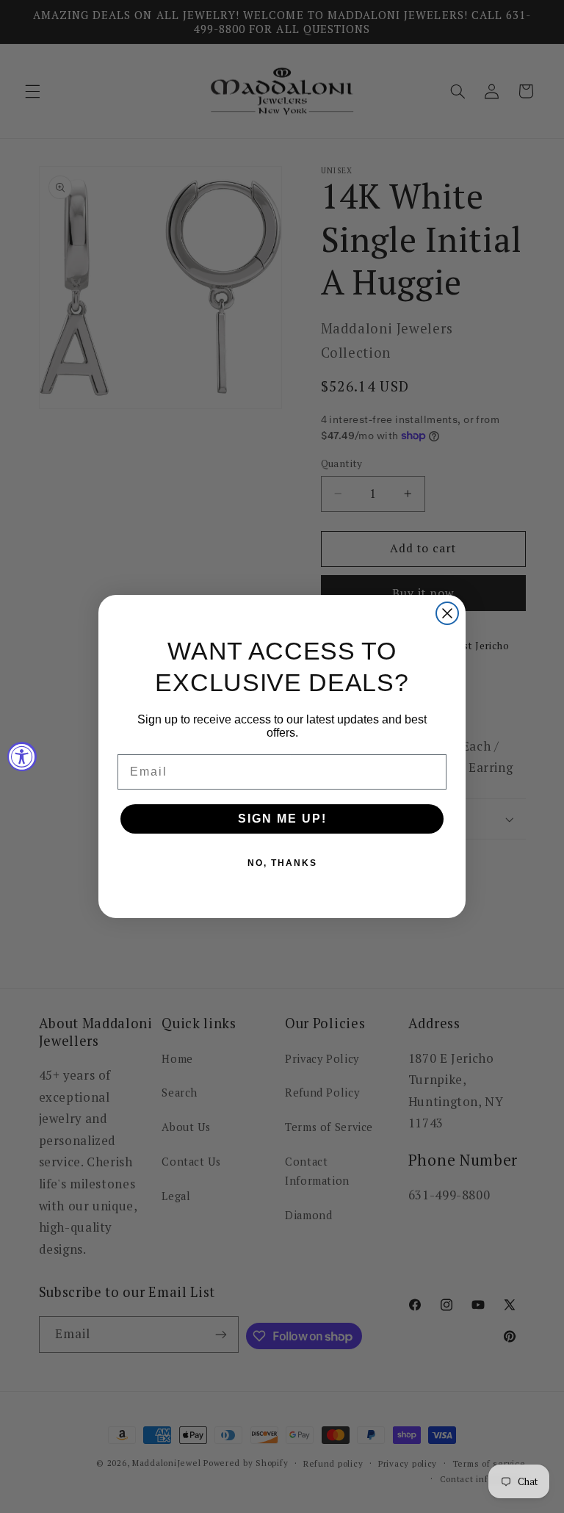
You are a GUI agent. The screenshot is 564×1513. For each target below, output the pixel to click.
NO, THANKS (282, 863)
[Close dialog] (447, 613)
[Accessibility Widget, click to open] (22, 756)
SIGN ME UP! (282, 818)
